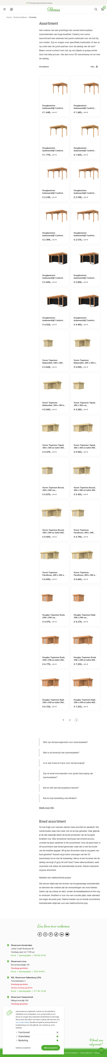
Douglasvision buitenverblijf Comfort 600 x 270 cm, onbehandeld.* (52, 234)
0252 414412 (39, 971)
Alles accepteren (50, 1048)
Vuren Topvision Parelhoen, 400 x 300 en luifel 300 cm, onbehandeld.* (53, 573)
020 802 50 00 (40, 955)
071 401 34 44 (40, 991)
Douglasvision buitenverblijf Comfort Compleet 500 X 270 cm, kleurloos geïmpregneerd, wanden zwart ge (85, 276)
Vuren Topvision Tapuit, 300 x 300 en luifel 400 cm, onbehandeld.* (85, 446)
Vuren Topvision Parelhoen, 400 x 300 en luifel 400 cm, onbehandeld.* (85, 573)
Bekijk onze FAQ (46, 808)
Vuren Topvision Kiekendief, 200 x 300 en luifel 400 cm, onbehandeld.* (53, 404)
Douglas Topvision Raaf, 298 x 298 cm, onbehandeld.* (85, 616)
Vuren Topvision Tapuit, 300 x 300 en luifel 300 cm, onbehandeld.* (53, 446)
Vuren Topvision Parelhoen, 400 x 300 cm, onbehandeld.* (83, 531)
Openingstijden (25, 955)
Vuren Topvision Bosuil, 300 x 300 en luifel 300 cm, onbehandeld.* (85, 489)
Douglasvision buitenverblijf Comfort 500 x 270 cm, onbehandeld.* (52, 191)
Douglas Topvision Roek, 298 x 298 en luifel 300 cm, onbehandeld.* (53, 658)
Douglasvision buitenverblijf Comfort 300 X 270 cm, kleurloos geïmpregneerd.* (85, 107)
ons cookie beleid (22, 1022)
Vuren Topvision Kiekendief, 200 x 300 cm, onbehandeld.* (52, 361)
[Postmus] (53, 9)
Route (13, 955)
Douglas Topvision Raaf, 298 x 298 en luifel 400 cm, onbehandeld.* (85, 701)
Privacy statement (86, 1053)
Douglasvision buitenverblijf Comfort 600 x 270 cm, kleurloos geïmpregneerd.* (85, 234)
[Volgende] (76, 720)
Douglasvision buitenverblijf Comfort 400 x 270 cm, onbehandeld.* (52, 149)
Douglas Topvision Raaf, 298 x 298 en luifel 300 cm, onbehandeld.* (53, 701)
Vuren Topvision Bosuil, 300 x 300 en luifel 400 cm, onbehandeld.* (53, 531)
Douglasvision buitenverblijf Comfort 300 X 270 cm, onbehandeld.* (52, 107)
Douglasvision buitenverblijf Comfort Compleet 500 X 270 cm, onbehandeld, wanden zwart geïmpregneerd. (53, 276)
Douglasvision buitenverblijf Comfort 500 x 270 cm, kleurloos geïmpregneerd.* (85, 191)
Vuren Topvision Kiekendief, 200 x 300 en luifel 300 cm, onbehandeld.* (85, 361)
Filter (92, 67)
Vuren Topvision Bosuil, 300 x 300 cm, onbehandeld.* (53, 489)
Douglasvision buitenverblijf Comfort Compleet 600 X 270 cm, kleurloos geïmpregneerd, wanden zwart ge (85, 319)
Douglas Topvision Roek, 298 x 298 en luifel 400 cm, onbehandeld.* (85, 658)
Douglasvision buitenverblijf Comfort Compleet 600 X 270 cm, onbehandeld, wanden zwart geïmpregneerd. (53, 319)
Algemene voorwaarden (69, 1053)
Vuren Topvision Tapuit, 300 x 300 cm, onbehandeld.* (85, 404)
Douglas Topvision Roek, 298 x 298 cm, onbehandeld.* (53, 616)
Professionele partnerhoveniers (40, 3)
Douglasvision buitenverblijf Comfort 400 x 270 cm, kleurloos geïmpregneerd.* (85, 149)
